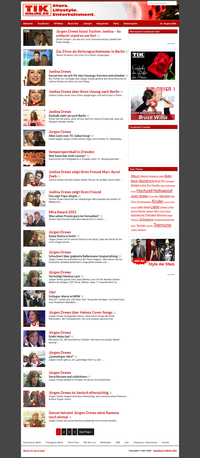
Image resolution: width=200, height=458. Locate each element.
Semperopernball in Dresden (71, 154)
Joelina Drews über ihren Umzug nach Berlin (84, 91)
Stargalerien (102, 23)
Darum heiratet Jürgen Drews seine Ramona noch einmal (84, 415)
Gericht (133, 191)
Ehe (149, 185)
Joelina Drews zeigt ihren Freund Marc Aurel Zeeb (84, 174)
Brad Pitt (160, 181)
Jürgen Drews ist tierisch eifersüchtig (79, 392)
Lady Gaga (143, 207)
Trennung (162, 225)
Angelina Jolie (156, 176)
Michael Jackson (146, 211)
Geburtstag (170, 185)
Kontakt (165, 442)
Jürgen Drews (69, 133)
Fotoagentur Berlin (54, 442)
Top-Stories (43, 23)
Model (168, 211)
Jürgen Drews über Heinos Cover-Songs (80, 312)
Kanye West (154, 196)
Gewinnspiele (130, 23)
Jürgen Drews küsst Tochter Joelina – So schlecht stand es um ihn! (88, 33)
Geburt (162, 185)
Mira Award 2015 (74, 214)
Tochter (141, 225)
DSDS (143, 185)
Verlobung (141, 229)
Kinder (157, 201)
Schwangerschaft (162, 219)
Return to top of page (34, 450)
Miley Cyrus (159, 211)
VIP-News (58, 23)
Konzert (166, 202)
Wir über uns (90, 442)
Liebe (154, 206)
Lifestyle (86, 23)
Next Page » (86, 432)
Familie (156, 185)
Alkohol (144, 176)
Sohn (133, 225)
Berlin (135, 180)
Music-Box (71, 23)
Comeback (169, 181)
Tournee (149, 225)
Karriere (164, 196)
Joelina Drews (87, 73)
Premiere (150, 215)
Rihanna (161, 215)
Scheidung (146, 219)
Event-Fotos (73, 442)
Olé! (64, 294)
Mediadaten (105, 442)
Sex (172, 219)
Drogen (135, 185)
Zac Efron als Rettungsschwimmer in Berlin (90, 51)
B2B (118, 442)
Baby (168, 175)
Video (115, 23)
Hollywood (162, 190)
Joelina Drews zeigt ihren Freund (75, 194)
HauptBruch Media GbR (165, 450)
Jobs (126, 442)
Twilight (134, 230)
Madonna (134, 211)
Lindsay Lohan (167, 207)
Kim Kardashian (144, 201)
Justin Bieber (139, 196)
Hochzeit (144, 190)
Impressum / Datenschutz (145, 442)
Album (135, 176)
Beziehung (146, 180)
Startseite (28, 23)
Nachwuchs (138, 215)
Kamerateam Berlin (32, 442)
